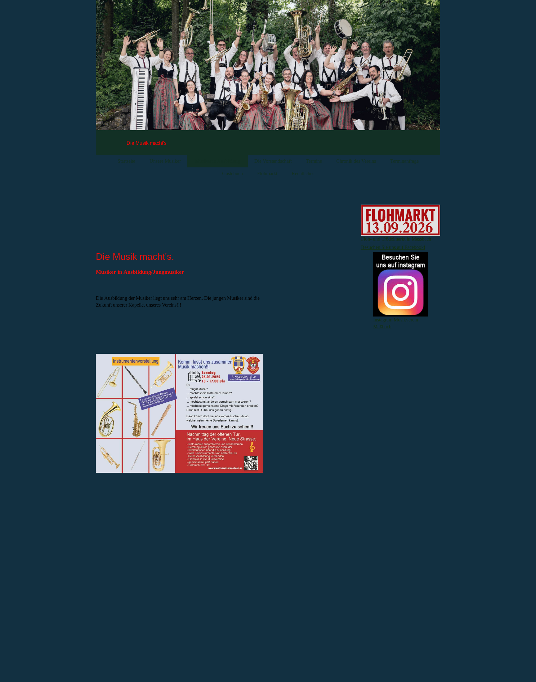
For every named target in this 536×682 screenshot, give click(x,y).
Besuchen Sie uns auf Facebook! (393, 247)
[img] (268, 74)
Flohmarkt (267, 173)
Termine (314, 161)
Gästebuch (232, 173)
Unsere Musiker (165, 161)
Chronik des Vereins (356, 161)
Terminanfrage (404, 161)
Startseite (126, 161)
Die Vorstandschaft (273, 161)
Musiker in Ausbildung (217, 161)
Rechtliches (303, 173)
